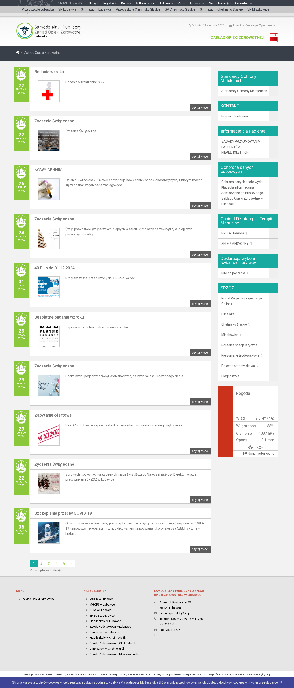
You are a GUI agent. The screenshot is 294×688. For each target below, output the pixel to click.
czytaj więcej (200, 107)
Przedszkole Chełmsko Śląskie (138, 9)
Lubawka (228, 314)
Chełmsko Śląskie (234, 324)
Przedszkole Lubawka (38, 9)
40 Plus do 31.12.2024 (54, 267)
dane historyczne (260, 453)
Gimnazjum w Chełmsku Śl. (107, 648)
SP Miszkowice (258, 9)
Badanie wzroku (49, 71)
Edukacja (166, 3)
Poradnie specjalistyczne (239, 345)
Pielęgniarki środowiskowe (240, 355)
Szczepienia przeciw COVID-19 (63, 513)
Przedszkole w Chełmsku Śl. (108, 637)
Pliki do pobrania (233, 273)
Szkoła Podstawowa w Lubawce (110, 626)
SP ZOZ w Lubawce (102, 615)
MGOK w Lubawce (101, 599)
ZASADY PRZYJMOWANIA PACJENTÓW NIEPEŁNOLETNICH (240, 147)
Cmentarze (243, 3)
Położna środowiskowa (238, 366)
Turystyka (109, 3)
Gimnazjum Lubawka (96, 9)
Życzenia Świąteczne (54, 120)
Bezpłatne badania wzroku (59, 317)
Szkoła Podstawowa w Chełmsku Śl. (113, 643)
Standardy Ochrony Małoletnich (244, 91)
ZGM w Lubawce (100, 610)
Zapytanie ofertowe (53, 415)
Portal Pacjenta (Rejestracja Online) (241, 301)
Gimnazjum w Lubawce (105, 632)
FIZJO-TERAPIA (232, 233)
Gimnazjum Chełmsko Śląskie (221, 9)
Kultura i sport (145, 3)
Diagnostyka (230, 376)
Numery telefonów (235, 116)
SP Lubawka (67, 9)
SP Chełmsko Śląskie (180, 9)
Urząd (93, 3)
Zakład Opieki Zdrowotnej (237, 37)
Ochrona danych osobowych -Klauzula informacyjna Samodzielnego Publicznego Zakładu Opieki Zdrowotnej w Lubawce (242, 193)
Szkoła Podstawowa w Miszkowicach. (114, 654)
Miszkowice (229, 335)
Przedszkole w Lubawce (105, 621)
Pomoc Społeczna (191, 3)
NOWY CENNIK (48, 169)
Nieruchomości (220, 3)
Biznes (126, 3)
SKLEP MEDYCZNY (235, 243)
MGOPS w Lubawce (102, 604)
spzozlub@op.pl (179, 613)
